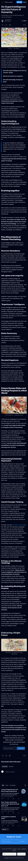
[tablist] (7, 766)
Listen (24, 20)
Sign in (25, 2)
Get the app (21, 854)
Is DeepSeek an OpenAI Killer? (8, 817)
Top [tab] (3, 785)
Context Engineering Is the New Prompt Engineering (9, 790)
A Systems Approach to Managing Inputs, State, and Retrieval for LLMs (10, 793)
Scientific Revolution (18, 525)
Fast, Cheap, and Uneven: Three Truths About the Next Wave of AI (10, 804)
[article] (14, 794)
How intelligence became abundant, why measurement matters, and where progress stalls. (10, 808)
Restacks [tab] (11, 766)
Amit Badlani (8, 20)
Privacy (15, 849)
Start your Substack (10, 854)
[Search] (25, 785)
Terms (18, 849)
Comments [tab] (4, 766)
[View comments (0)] (6, 24)
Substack (6, 858)
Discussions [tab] (12, 785)
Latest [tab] (6, 785)
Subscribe (19, 2)
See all (4, 829)
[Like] (2, 24)
